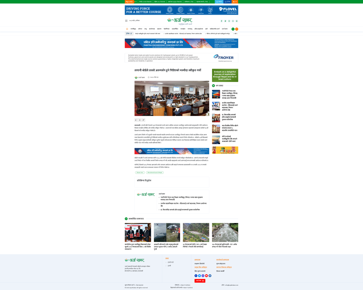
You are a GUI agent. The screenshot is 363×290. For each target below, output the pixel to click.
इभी (206, 29)
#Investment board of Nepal (155, 172)
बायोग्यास (152, 29)
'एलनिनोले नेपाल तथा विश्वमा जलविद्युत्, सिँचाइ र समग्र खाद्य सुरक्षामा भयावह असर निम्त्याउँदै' (182, 198)
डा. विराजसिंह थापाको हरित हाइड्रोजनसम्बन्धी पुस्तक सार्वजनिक (180, 210)
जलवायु (190, 29)
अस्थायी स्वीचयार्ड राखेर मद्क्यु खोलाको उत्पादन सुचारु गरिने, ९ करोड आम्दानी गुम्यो (166, 247)
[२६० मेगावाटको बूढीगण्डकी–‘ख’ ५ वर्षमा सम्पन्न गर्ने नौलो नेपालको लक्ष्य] (225, 232)
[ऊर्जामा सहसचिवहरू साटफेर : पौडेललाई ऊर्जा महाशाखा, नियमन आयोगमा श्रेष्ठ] (216, 106)
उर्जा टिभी (199, 280)
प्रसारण (159, 29)
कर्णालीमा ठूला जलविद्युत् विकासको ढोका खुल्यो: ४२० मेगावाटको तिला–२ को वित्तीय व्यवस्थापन (138, 247)
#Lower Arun (140, 172)
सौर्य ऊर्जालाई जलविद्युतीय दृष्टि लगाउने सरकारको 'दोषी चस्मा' (235, 33)
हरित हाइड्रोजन (199, 29)
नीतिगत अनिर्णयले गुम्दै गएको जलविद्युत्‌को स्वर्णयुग (204, 33)
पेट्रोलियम (166, 29)
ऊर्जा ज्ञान (224, 29)
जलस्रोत (182, 29)
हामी (169, 266)
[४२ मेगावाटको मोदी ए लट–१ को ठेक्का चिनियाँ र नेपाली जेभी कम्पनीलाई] (196, 232)
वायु (145, 29)
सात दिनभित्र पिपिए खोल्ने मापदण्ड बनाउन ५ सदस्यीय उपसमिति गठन (230, 128)
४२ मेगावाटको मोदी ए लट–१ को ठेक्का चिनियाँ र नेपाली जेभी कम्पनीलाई (195, 245)
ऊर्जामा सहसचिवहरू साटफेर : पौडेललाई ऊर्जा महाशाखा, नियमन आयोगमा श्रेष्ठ (169, 33)
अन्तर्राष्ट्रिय (175, 29)
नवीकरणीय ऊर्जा (215, 29)
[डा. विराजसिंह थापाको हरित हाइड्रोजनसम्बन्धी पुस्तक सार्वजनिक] (216, 118)
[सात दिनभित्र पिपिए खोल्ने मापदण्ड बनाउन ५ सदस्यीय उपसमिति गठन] (216, 129)
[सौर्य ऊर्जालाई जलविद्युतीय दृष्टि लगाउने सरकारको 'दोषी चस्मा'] (216, 139)
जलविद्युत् (133, 29)
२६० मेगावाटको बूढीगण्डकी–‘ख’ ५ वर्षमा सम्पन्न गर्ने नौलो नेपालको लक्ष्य (224, 245)
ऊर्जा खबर (141, 77)
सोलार (140, 29)
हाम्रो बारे (171, 262)
